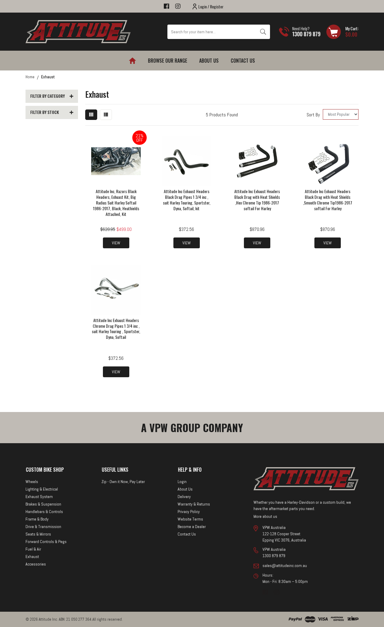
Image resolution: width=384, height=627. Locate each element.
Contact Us (243, 60)
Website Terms (190, 519)
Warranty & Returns (194, 504)
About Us (209, 60)
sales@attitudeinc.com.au (284, 565)
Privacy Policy (189, 511)
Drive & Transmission (43, 526)
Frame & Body (37, 519)
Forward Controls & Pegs (46, 541)
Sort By (313, 115)
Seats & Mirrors (38, 534)
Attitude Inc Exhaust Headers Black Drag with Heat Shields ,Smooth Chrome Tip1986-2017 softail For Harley (327, 199)
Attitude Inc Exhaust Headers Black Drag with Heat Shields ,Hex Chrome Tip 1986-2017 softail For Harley (257, 199)
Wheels (32, 481)
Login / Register (211, 6)
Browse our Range (167, 60)
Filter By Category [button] (47, 96)
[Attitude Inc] (78, 31)
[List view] (106, 114)
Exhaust (32, 556)
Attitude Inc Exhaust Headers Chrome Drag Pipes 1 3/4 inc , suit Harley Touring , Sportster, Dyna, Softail (116, 328)
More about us (265, 516)
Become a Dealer (192, 526)
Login (182, 481)
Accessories (36, 564)
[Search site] (263, 32)
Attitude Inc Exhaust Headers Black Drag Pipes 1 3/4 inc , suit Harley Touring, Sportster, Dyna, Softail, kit (186, 199)
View (116, 243)
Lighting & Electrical (42, 489)
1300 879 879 (306, 34)
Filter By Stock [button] (44, 112)
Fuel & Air (33, 549)
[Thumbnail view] (91, 114)
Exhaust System (39, 496)
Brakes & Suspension (43, 504)
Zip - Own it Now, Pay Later (123, 481)
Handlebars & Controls (44, 511)
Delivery (184, 496)
